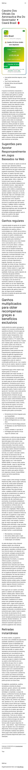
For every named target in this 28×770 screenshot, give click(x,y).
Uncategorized (19, 746)
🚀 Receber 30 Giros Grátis (11, 65)
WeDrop (4, 3)
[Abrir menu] (25, 3)
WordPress (20, 767)
